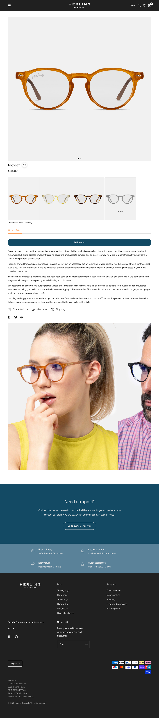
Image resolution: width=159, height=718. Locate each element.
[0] (149, 5)
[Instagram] (18, 636)
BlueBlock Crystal (56, 199)
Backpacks (62, 604)
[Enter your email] (86, 644)
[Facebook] (11, 636)
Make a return (113, 595)
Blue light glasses (65, 613)
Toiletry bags (63, 590)
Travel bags (62, 599)
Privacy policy (113, 608)
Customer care (113, 590)
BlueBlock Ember (88, 199)
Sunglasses (62, 608)
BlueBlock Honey (23, 199)
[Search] (139, 5)
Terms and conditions (117, 604)
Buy (59, 584)
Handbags (62, 595)
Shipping (111, 599)
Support (111, 584)
